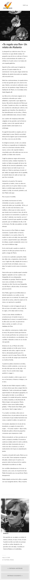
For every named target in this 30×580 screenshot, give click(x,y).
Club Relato (7, 559)
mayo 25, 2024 (6, 557)
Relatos (12, 559)
